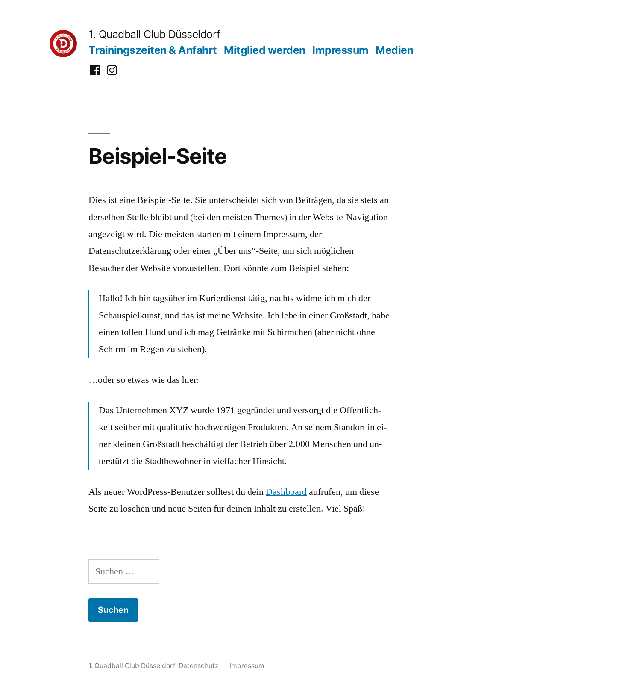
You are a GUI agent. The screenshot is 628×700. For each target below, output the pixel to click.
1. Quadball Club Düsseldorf (154, 34)
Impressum (340, 50)
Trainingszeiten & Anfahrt (152, 50)
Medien (394, 50)
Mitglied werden (264, 50)
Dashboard (286, 492)
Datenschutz (198, 666)
